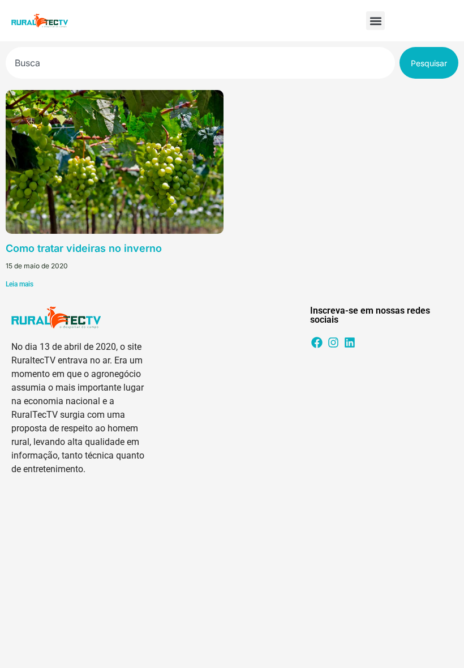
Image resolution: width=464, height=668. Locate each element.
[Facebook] (317, 342)
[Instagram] (333, 342)
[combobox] (200, 63)
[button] (375, 20)
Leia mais (19, 284)
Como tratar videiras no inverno (84, 248)
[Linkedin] (349, 342)
